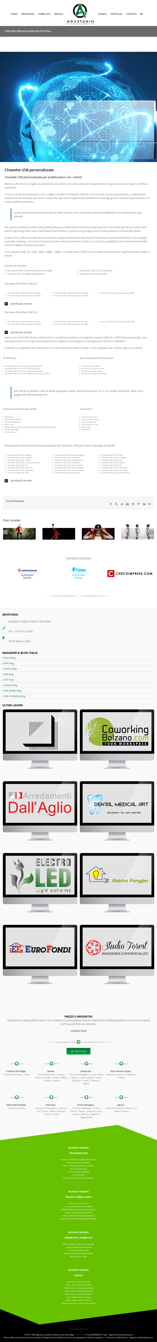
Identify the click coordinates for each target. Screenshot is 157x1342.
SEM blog (8, 674)
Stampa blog (10, 685)
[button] (141, 14)
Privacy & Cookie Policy (78, 1329)
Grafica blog (10, 668)
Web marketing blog (14, 696)
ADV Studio (79, 1334)
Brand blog (9, 657)
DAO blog (9, 663)
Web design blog (12, 690)
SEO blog (8, 679)
